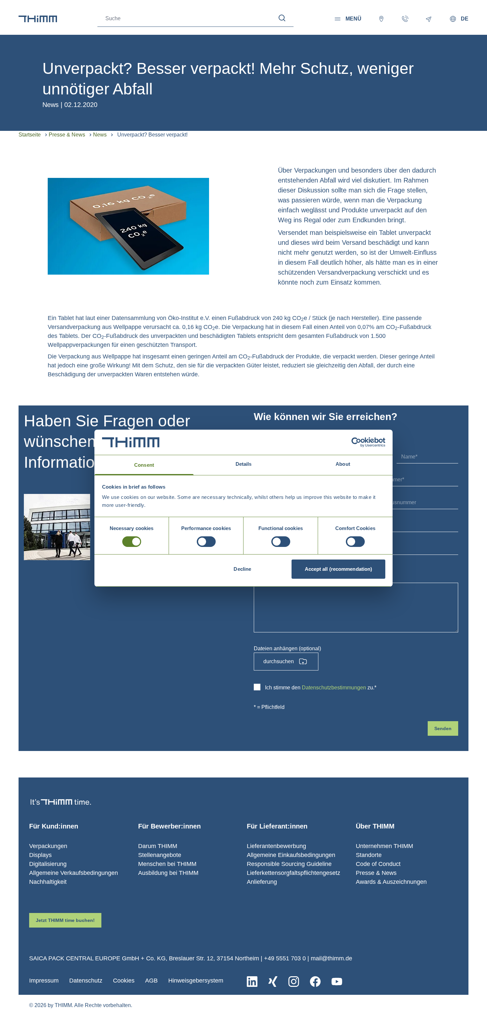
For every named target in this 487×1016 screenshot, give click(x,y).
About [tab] (343, 464)
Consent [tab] (144, 465)
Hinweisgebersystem (195, 980)
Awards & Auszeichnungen (391, 882)
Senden (443, 728)
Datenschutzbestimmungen (334, 687)
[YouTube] (336, 981)
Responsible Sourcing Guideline (289, 864)
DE (464, 19)
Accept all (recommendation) (338, 569)
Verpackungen (48, 846)
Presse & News (67, 134)
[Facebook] (315, 981)
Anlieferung (262, 882)
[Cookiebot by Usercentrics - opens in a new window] (356, 442)
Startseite (30, 134)
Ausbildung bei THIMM (168, 873)
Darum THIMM (157, 846)
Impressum (44, 980)
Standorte (369, 855)
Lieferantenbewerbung (276, 846)
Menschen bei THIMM (167, 864)
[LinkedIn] (252, 981)
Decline (242, 569)
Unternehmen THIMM (384, 846)
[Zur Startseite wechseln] (38, 19)
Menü (353, 19)
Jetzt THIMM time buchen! (65, 920)
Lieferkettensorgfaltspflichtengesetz (293, 873)
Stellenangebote (159, 855)
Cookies (124, 980)
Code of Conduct (378, 864)
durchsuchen (278, 661)
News (100, 134)
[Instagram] (293, 981)
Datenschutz (85, 980)
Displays (40, 855)
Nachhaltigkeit (48, 882)
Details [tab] (244, 464)
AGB (151, 980)
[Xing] (273, 981)
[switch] (206, 541)
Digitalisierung (48, 864)
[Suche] (282, 18)
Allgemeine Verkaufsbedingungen (73, 873)
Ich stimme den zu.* (320, 687)
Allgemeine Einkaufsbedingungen (291, 855)
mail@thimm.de (331, 958)
